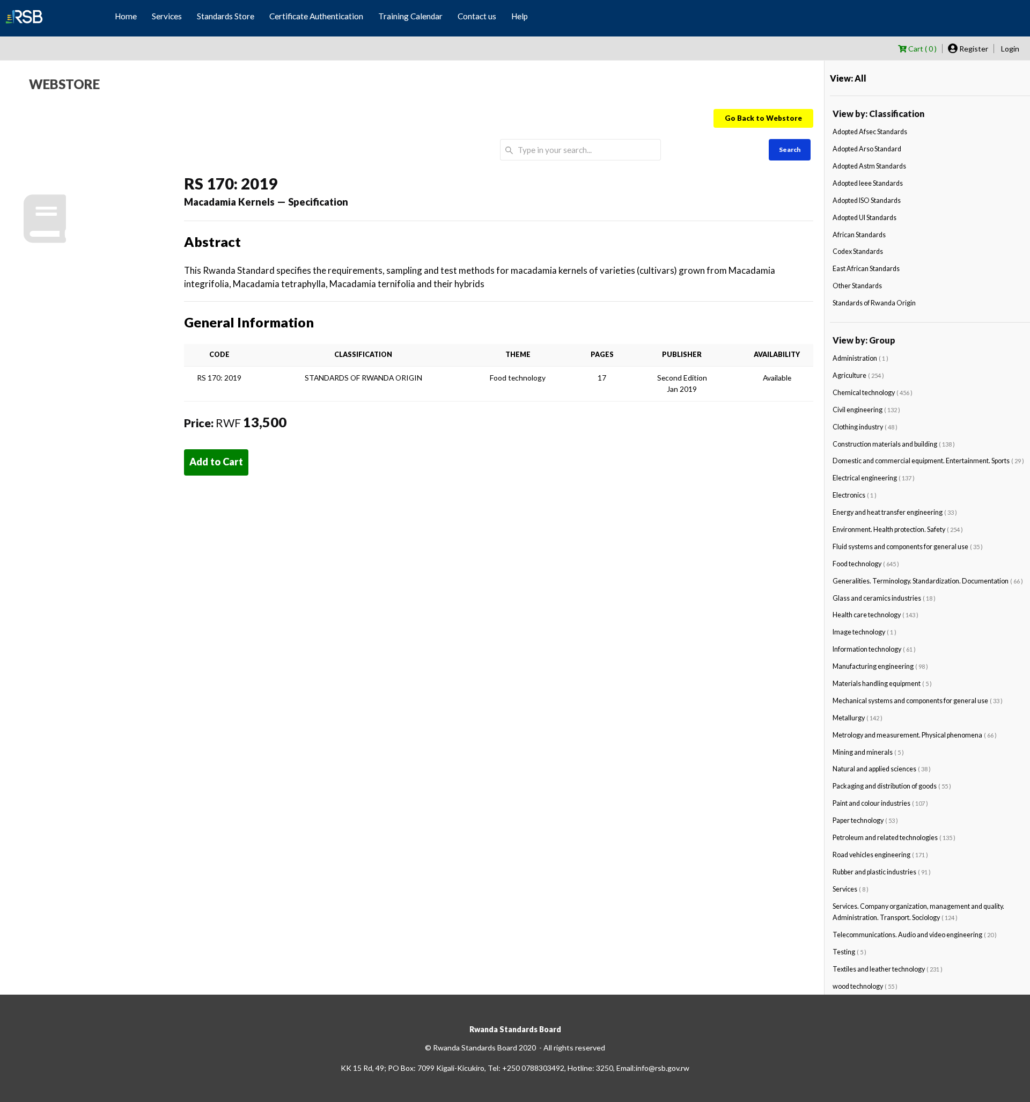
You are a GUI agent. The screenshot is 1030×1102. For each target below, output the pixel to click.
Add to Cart (216, 462)
